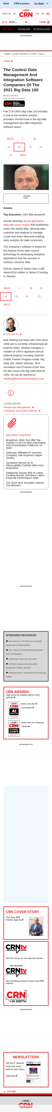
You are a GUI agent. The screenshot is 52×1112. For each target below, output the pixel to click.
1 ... (23, 139)
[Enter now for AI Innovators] (15, 717)
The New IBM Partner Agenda (14, 918)
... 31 (9, 155)
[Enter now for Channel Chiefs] (15, 735)
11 (8, 147)
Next (23, 155)
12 (19, 147)
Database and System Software (21, 411)
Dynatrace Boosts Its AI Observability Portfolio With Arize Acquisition (25, 465)
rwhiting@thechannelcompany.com (23, 378)
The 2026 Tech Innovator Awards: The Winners (25, 484)
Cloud (6, 61)
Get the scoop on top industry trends (24, 958)
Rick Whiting (12, 96)
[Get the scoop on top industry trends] (16, 971)
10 (34, 139)
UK (42, 14)
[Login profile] (48, 22)
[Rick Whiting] (10, 331)
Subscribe (11, 1076)
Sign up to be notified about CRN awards (23, 696)
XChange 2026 (24, 29)
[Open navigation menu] (5, 22)
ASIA (4, 14)
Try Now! (39, 3)
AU (14, 14)
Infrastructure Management (17, 407)
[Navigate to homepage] (26, 16)
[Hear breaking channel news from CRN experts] (16, 996)
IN (10, 14)
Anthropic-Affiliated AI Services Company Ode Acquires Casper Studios (24, 455)
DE (37, 14)
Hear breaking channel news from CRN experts (25, 982)
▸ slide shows (18, 54)
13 (30, 147)
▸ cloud (31, 54)
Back (10, 139)
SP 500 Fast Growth (41, 29)
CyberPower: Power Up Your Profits (22, 659)
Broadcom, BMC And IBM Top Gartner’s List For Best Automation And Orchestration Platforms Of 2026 (26, 444)
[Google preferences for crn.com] (14, 103)
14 (40, 147)
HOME (7, 54)
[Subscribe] (33, 1082)
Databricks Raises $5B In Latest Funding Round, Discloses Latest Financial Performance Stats (25, 475)
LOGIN (42, 22)
